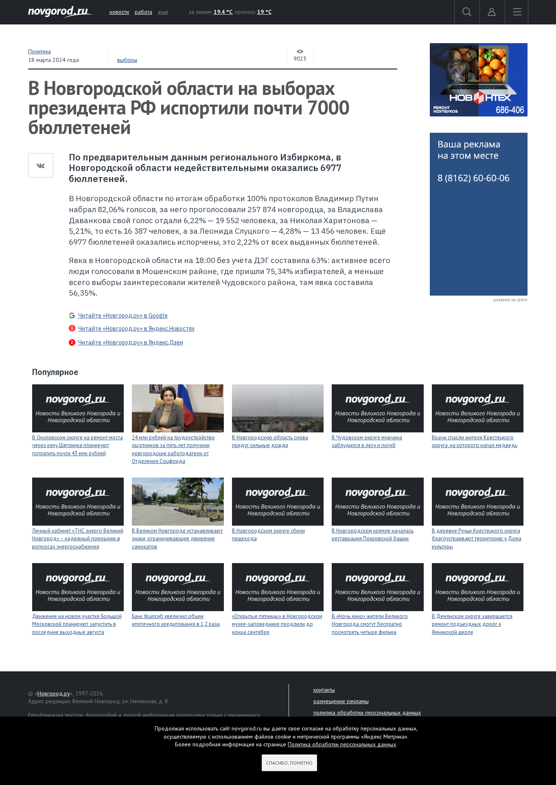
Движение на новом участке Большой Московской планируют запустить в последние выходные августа (77, 624)
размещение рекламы (341, 701)
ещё (163, 11)
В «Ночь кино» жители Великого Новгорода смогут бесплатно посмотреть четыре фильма (370, 624)
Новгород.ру (53, 693)
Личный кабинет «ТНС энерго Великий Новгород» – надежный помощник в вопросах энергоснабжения (77, 538)
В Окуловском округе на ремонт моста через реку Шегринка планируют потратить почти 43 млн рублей (77, 445)
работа (143, 11)
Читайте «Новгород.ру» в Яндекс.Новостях (136, 328)
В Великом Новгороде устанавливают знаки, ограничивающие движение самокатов (177, 538)
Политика (39, 51)
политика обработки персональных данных (367, 712)
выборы (127, 60)
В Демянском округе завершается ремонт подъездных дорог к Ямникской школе (472, 624)
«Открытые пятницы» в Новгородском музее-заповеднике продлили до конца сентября (277, 624)
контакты (324, 689)
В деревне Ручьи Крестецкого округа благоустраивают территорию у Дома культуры (476, 538)
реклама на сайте (510, 300)
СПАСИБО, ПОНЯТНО (289, 763)
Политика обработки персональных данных (342, 744)
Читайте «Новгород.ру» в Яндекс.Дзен (130, 342)
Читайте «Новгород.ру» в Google (123, 315)
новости (119, 11)
